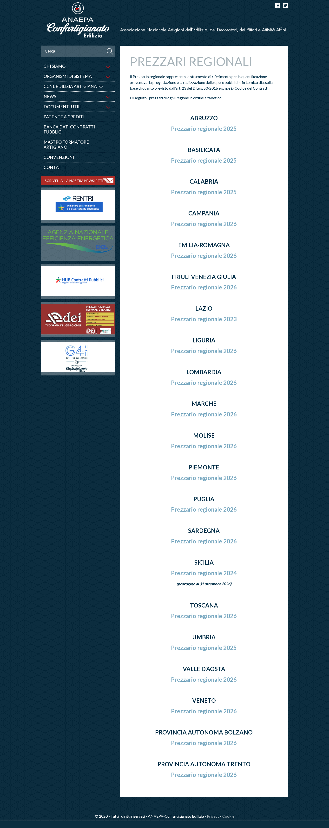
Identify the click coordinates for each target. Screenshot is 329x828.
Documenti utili (62, 106)
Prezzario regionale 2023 (204, 318)
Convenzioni (59, 157)
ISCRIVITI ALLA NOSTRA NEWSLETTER (75, 181)
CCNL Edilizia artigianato (73, 86)
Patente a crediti (64, 116)
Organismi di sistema (68, 76)
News (50, 96)
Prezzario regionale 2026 (204, 223)
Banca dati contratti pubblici (69, 129)
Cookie (228, 816)
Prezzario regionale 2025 (204, 128)
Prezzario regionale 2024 (204, 572)
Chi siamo (55, 66)
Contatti (55, 167)
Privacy (213, 816)
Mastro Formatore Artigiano (66, 145)
